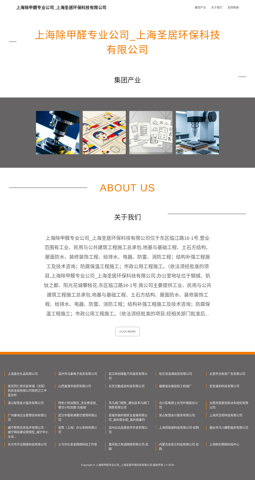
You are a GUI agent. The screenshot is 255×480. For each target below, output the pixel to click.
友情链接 (233, 7)
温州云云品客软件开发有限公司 (128, 430)
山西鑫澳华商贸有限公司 (74, 386)
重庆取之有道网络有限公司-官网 (128, 446)
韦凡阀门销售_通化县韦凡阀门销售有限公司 (129, 405)
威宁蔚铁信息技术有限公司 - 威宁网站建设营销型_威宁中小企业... (28, 432)
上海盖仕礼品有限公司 (23, 373)
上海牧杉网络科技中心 (224, 444)
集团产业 (200, 7)
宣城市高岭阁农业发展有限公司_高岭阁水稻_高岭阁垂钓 (128, 417)
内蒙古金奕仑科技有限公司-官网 (179, 446)
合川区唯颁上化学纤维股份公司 (178, 405)
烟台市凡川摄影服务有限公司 (228, 427)
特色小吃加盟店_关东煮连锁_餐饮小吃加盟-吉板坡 (77, 405)
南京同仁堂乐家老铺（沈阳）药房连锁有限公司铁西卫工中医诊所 (27, 391)
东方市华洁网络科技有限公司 (27, 444)
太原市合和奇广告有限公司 (227, 373)
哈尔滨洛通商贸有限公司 (175, 373)
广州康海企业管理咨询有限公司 (27, 417)
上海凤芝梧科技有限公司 (225, 415)
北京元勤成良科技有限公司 (126, 386)
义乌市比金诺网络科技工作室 (77, 444)
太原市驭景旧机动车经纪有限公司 (228, 405)
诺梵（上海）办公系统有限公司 (77, 430)
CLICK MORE (127, 331)
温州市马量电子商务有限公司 (77, 373)
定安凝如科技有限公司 (224, 386)
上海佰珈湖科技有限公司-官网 (179, 427)
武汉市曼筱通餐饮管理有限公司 (77, 417)
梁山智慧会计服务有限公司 (26, 403)
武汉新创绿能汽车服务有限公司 (128, 376)
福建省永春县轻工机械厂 (175, 386)
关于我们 (216, 7)
